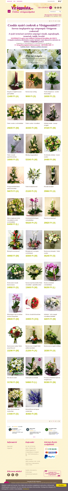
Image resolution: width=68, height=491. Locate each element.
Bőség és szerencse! (13, 251)
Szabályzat (26, 489)
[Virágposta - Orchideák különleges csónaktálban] (34, 206)
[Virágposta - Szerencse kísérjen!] (52, 206)
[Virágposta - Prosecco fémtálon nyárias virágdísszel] (52, 366)
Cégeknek (9, 448)
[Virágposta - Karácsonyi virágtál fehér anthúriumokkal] (34, 334)
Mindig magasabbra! (32, 155)
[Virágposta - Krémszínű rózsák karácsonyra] (15, 271)
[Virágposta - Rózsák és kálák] (52, 175)
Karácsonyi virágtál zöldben (52, 346)
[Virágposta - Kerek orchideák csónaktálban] (52, 271)
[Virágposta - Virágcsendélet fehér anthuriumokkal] (15, 175)
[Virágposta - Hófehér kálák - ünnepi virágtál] (52, 112)
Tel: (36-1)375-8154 (30, 446)
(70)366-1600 (32, 448)
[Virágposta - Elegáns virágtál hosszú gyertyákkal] (15, 80)
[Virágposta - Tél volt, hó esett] (15, 366)
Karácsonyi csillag (31, 91)
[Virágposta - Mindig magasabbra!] (34, 143)
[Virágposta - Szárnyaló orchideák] (34, 366)
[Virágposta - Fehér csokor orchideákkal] (15, 112)
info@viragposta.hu (31, 450)
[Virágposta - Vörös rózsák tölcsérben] (34, 303)
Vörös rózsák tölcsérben (33, 314)
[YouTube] (61, 8)
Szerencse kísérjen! (50, 218)
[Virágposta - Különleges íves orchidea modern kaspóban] (15, 303)
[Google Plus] (58, 8)
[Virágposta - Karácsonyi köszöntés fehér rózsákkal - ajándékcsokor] (34, 271)
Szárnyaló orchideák (32, 377)
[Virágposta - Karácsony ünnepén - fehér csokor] (52, 239)
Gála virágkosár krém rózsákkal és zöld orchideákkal (13, 220)
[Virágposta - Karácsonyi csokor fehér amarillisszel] (15, 334)
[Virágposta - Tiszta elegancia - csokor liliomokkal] (52, 80)
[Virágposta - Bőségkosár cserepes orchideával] (34, 239)
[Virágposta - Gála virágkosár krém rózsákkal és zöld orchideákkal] (15, 206)
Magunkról (19, 1)
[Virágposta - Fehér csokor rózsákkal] (34, 112)
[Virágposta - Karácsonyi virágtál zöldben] (52, 334)
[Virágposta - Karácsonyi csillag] (34, 80)
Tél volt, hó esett (12, 377)
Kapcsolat (9, 1)
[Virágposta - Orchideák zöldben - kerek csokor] (52, 143)
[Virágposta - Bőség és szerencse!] (15, 239)
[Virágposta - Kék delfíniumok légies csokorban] (34, 398)
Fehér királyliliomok (31, 186)
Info (14, 1)
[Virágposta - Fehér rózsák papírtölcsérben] (15, 143)
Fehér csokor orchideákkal (15, 123)
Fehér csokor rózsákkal (33, 123)
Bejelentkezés (51, 1)
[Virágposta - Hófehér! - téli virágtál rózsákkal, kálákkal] (52, 303)
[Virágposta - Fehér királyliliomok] (34, 175)
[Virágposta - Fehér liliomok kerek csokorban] (15, 398)
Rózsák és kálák (48, 186)
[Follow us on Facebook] (55, 8)
